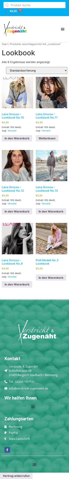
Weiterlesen (47, 138)
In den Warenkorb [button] (17, 138)
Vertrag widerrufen (16, 476)
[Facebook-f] (7, 450)
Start (5, 44)
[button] (62, 29)
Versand (12, 130)
